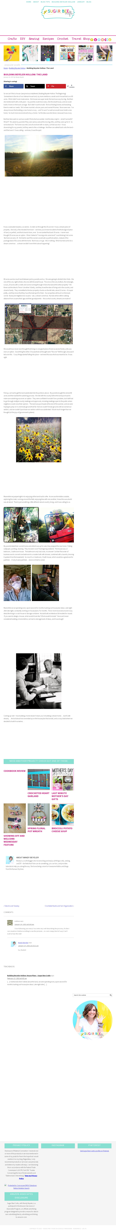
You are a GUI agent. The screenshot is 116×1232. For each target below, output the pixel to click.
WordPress (77, 1228)
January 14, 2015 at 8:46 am (24, 924)
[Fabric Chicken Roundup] (67, 53)
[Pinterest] (99, 39)
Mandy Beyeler (23, 943)
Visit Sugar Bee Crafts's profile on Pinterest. (94, 1151)
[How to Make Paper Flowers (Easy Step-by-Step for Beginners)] (11, 53)
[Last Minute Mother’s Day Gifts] (63, 779)
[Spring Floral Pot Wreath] (39, 814)
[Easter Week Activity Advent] (49, 53)
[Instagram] (102, 39)
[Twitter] (95, 39)
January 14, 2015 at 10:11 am (28, 946)
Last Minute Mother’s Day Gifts (60, 796)
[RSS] (106, 39)
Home (6, 68)
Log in (84, 1228)
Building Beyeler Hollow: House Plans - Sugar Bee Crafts (29, 975)
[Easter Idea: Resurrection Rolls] (104, 53)
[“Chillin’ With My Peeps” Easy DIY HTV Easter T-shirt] (30, 53)
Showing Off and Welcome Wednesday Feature (14, 840)
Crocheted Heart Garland (38, 794)
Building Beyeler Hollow (17, 68)
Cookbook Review (14, 770)
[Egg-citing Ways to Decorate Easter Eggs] (86, 53)
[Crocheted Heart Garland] (39, 779)
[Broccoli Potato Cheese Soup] (63, 814)
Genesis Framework (65, 1228)
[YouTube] (110, 39)
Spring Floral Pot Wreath (36, 830)
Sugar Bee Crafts (58, 14)
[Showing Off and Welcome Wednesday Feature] (15, 818)
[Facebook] (92, 39)
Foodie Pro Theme (49, 1228)
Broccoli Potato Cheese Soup (62, 830)
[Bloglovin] (108, 39)
